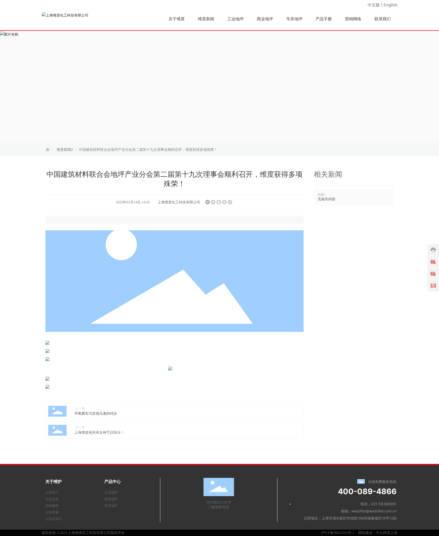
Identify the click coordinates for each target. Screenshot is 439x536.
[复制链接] (230, 202)
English (390, 4)
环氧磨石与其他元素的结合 (95, 413)
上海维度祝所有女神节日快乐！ (99, 432)
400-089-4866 (367, 491)
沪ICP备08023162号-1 (337, 533)
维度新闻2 (65, 149)
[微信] (213, 202)
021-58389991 (384, 504)
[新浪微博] (207, 202)
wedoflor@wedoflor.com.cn (374, 511)
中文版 (374, 4)
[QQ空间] (224, 202)
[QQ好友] (218, 202)
